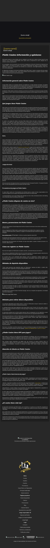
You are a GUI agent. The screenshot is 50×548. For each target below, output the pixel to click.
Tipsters (25, 480)
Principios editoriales (25, 490)
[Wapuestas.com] (13, 2)
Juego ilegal (25, 520)
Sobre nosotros (25, 493)
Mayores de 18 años (25, 515)
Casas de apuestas (25, 498)
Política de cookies (25, 532)
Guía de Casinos (25, 507)
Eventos (25, 483)
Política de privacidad (25, 527)
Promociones (25, 503)
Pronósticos (25, 485)
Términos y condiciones (25, 529)
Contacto (25, 525)
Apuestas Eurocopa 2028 (25, 510)
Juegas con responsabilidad (25, 517)
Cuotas (25, 478)
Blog (25, 505)
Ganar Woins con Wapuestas (25, 488)
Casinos (25, 500)
